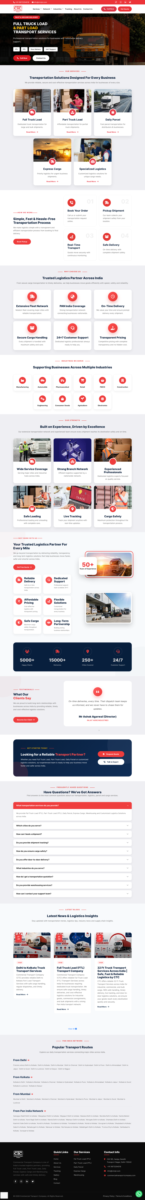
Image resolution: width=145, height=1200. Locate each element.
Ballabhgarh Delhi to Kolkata (90, 1127)
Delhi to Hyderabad (85, 1065)
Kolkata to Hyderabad (65, 1082)
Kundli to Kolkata (43, 1123)
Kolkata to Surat (125, 1082)
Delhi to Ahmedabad (113, 1065)
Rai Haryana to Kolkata (70, 1127)
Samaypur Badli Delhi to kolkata (25, 1116)
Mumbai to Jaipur (96, 1099)
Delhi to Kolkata (44, 1065)
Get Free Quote (23, 567)
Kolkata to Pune (80, 1082)
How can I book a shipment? (29, 834)
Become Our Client (24, 720)
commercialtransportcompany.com (121, 1175)
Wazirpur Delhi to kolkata (75, 1120)
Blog (55, 1179)
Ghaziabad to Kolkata (123, 1123)
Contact (57, 1183)
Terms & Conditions (124, 1196)
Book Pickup (41, 58)
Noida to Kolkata (91, 1123)
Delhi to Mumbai (57, 1065)
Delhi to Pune (99, 1065)
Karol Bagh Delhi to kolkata (36, 1120)
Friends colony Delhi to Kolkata (25, 1065)
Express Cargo (80, 1171)
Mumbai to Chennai (49, 1099)
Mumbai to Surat (110, 1099)
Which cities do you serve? (28, 826)
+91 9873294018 (114, 1166)
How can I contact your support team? (33, 894)
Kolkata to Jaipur (111, 1082)
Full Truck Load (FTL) (82, 1159)
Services (57, 1167)
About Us (57, 1163)
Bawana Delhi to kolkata (89, 1116)
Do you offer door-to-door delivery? (32, 860)
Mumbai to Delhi (19, 1099)
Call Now (110, 9)
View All (71, 1029)
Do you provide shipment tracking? (32, 843)
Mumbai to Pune (82, 1099)
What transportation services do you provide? (37, 805)
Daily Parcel (78, 1167)
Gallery (56, 1175)
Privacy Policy (108, 1196)
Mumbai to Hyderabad (66, 1099)
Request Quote (112, 754)
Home (56, 1159)
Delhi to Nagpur (64, 1069)
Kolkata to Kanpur (35, 1086)
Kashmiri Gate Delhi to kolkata (24, 1123)
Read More (31, 132)
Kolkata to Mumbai (33, 1082)
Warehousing (79, 1175)
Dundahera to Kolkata (59, 1123)
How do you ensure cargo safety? (31, 851)
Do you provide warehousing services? (34, 885)
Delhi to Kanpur (51, 1069)
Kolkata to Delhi (19, 1082)
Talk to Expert (112, 762)
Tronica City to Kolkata (110, 1127)
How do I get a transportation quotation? (34, 877)
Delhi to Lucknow (37, 1069)
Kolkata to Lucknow (20, 1086)
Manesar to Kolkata (53, 1127)
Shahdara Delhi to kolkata (116, 1120)
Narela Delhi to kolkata (56, 1120)
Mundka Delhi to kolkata (109, 1116)
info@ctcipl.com (113, 1171)
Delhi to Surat (24, 1069)
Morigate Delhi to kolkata (95, 1120)
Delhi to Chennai (71, 1065)
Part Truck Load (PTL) (83, 1163)
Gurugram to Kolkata (106, 1123)
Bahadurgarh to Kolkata (36, 1127)
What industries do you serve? (30, 868)
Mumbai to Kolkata (34, 1099)
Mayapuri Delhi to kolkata (70, 1116)
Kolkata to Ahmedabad (95, 1082)
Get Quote (125, 9)
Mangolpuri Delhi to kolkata (48, 1116)
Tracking (57, 1171)
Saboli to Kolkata (19, 1127)
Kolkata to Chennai (48, 1082)
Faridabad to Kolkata (76, 1123)
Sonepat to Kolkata (27, 1131)
